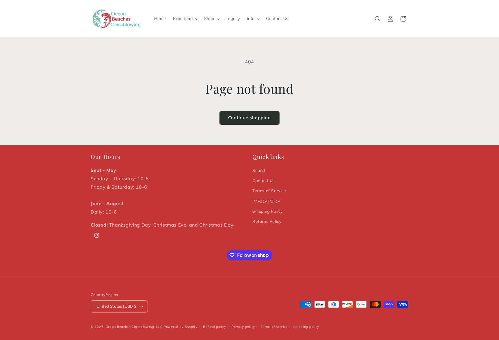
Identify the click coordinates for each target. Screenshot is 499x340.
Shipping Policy (267, 211)
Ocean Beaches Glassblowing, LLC (134, 327)
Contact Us (263, 180)
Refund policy (214, 327)
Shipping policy (306, 327)
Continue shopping (249, 117)
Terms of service (274, 327)
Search (259, 170)
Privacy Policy (266, 201)
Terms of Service (269, 190)
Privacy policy (243, 327)
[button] (211, 18)
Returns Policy (266, 221)
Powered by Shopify (181, 327)
